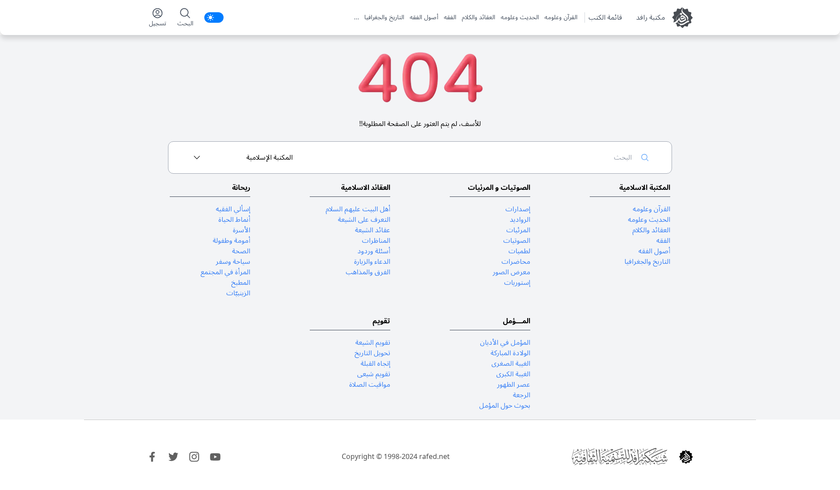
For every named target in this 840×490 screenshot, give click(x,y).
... (356, 17)
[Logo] (686, 457)
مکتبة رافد (650, 17)
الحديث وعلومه (519, 17)
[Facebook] (152, 457)
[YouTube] (215, 457)
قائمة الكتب (605, 17)
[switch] (214, 17)
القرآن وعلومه (561, 17)
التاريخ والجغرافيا (384, 17)
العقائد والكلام (478, 17)
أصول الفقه (424, 17)
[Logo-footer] (619, 457)
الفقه (450, 17)
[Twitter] (173, 457)
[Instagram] (194, 457)
